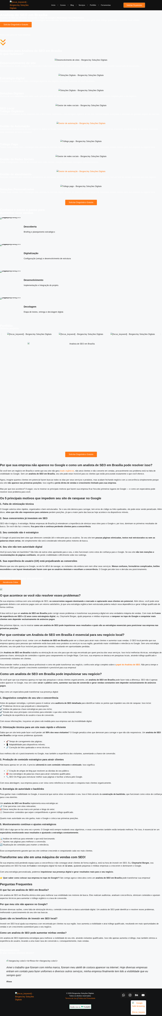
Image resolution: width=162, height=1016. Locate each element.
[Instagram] (130, 995)
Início (53, 5)
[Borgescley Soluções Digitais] (19, 5)
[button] (1, 334)
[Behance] (137, 995)
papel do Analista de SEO (128, 665)
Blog (72, 5)
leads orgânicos (67, 471)
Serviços (82, 5)
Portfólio (93, 5)
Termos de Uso (71, 998)
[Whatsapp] (124, 995)
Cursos (63, 5)
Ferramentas (106, 5)
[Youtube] (143, 995)
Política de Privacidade (86, 998)
